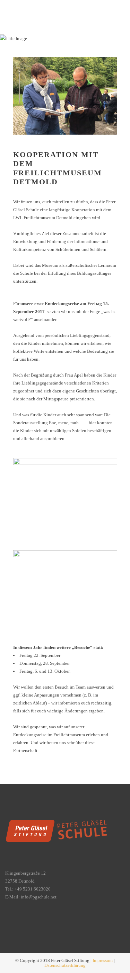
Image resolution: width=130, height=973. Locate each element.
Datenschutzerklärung (65, 965)
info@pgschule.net (39, 896)
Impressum (103, 960)
